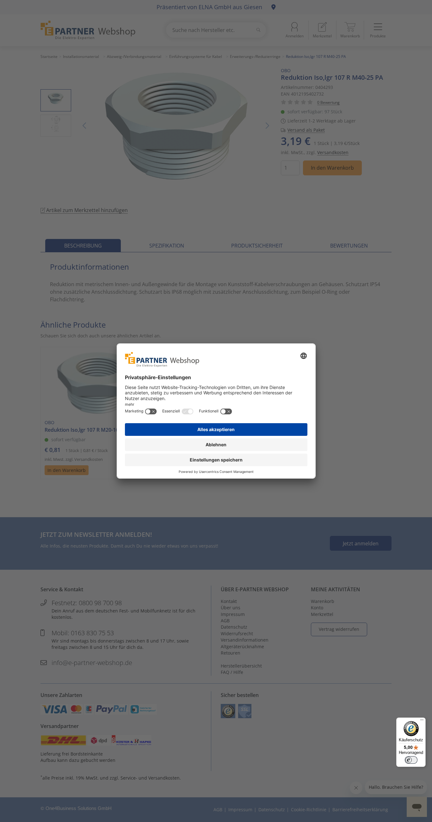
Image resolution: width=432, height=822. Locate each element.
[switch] (411, 760)
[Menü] (422, 721)
